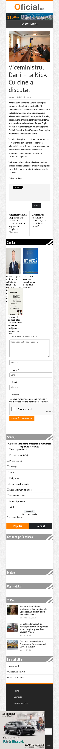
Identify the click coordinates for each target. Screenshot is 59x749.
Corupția (13, 466)
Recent (41, 526)
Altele (12, 507)
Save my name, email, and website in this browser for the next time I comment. (29, 400)
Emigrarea (14, 478)
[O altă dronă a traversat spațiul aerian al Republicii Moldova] (30, 261)
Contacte (18, 697)
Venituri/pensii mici (18, 449)
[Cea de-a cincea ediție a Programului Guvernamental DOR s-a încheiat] (12, 645)
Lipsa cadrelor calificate (20, 484)
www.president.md (15, 677)
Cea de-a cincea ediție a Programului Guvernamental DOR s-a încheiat (33, 644)
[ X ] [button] (42, 714)
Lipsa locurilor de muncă (21, 489)
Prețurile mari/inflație (19, 455)
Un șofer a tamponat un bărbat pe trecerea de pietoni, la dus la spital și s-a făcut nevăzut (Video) (34, 628)
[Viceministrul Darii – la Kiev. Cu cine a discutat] (29, 46)
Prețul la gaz (15, 460)
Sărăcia (12, 472)
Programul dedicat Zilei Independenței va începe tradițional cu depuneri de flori (15, 325)
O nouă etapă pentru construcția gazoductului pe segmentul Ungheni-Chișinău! (18, 223)
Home (16, 690)
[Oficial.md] (29, 8)
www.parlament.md (16, 671)
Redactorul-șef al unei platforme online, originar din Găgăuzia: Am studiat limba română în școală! (33, 610)
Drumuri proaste (17, 501)
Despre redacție (21, 703)
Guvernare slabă (17, 495)
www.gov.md (13, 666)
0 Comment (27, 97)
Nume (14, 370)
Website (15, 394)
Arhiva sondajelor (15, 517)
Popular (17, 526)
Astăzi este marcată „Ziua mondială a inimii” (39, 220)
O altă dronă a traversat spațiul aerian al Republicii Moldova (29, 282)
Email (14, 382)
